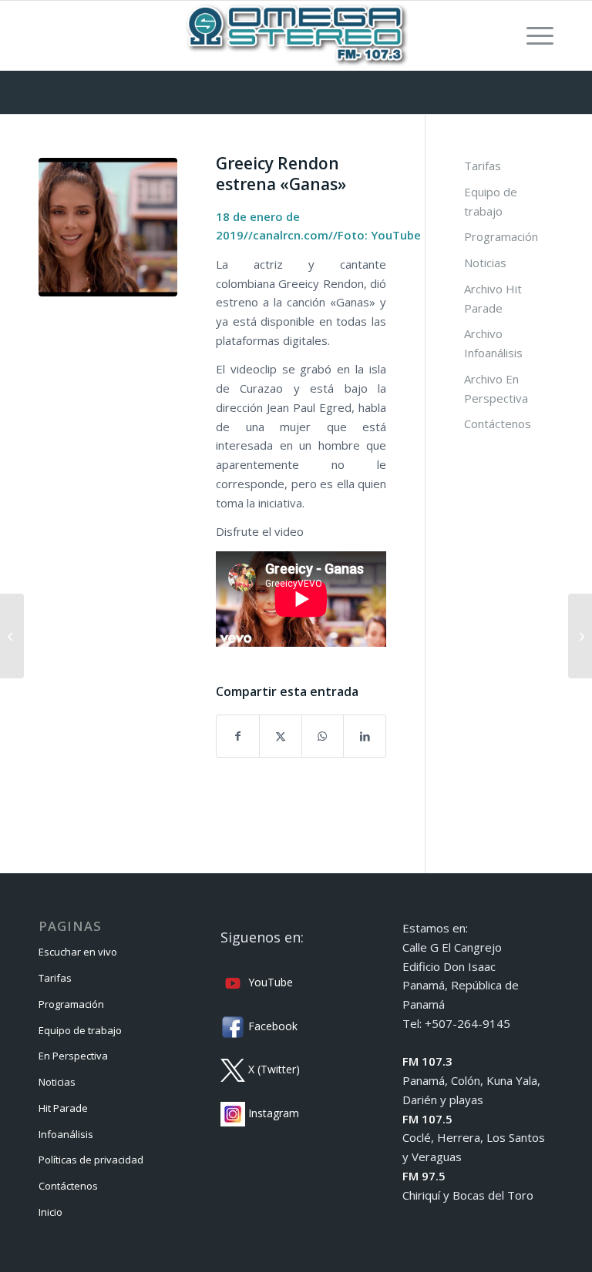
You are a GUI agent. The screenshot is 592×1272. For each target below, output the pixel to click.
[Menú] (532, 35)
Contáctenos (497, 423)
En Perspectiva (73, 1056)
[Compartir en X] (280, 736)
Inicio (50, 1212)
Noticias (485, 262)
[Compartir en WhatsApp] (323, 736)
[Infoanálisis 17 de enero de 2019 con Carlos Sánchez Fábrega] (12, 636)
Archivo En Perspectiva (496, 388)
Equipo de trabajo (490, 201)
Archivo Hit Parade (493, 298)
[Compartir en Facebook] (238, 736)
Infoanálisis (66, 1134)
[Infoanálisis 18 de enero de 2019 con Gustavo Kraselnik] (580, 636)
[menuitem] (532, 35)
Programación (501, 236)
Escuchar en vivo (78, 952)
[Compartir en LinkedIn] (364, 736)
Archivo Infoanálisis (493, 343)
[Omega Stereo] (296, 35)
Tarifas (482, 165)
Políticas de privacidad (91, 1160)
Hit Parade (63, 1108)
